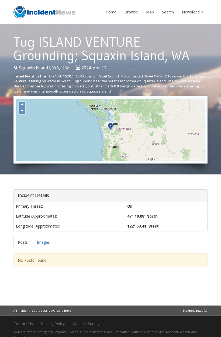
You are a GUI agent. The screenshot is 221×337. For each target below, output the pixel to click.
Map (150, 12)
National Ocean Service (147, 332)
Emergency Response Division (57, 332)
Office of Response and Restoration (105, 332)
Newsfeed (191, 12)
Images (43, 242)
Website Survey (86, 323)
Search (168, 12)
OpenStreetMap (172, 158)
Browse (131, 12)
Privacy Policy (53, 323)
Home (111, 12)
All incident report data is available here (42, 310)
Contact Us (23, 323)
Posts (23, 242)
